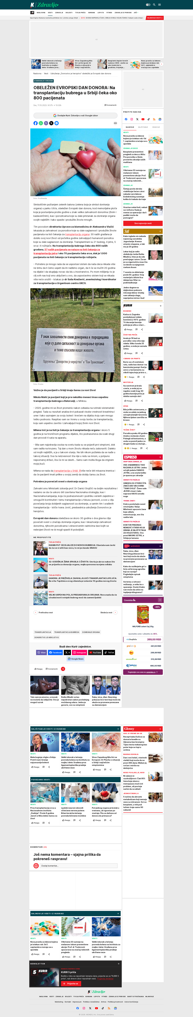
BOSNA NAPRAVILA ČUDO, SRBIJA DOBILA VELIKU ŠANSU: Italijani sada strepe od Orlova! (78, 18)
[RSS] (154, 119)
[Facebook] (126, 119)
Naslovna (37, 73)
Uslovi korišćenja (131, 1002)
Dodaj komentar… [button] (49, 865)
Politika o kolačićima (91, 1002)
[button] (110, 105)
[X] (137, 119)
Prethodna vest (46, 612)
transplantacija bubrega (66, 632)
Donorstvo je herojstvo (47, 637)
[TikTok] (148, 119)
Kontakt (68, 1002)
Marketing (59, 1002)
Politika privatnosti (115, 1002)
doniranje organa (91, 632)
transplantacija (43, 632)
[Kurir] (44, 4)
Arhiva (103, 1002)
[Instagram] (132, 119)
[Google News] (160, 119)
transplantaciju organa (77, 234)
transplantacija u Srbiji (65, 470)
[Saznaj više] (118, 964)
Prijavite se (72, 983)
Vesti (46, 73)
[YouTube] (143, 119)
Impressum (77, 1002)
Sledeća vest (106, 612)
